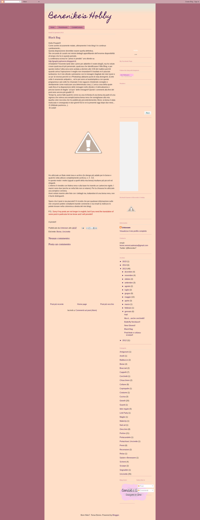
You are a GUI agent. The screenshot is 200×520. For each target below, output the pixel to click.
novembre (129, 275)
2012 (124, 340)
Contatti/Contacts (77, 27)
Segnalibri (124, 470)
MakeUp (123, 421)
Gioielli (122, 401)
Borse (59, 232)
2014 (124, 265)
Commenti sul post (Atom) (86, 310)
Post (141, 486)
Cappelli (123, 372)
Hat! (126, 315)
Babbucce (124, 360)
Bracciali (123, 368)
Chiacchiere (125, 380)
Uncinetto (66, 232)
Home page (82, 304)
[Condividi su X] (92, 228)
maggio (128, 297)
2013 (124, 269)
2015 (124, 261)
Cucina (123, 397)
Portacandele (125, 437)
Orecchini (124, 429)
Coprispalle (124, 389)
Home (52, 27)
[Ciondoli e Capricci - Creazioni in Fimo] (134, 500)
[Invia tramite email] (87, 228)
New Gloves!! (129, 325)
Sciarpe (123, 466)
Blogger (115, 515)
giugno (128, 293)
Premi (122, 445)
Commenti (143, 490)
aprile (127, 301)
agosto (128, 286)
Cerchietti (124, 376)
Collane (123, 384)
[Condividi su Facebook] (94, 228)
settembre (129, 283)
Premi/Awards (63, 27)
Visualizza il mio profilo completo (133, 231)
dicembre (129, 272)
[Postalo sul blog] (89, 228)
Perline (123, 433)
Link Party (124, 413)
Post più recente (57, 304)
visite (135, 50)
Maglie (122, 417)
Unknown (126, 228)
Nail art (123, 425)
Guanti (122, 405)
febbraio (128, 308)
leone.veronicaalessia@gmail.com (134, 245)
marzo (127, 304)
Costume (123, 393)
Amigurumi (124, 352)
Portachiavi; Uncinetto (129, 441)
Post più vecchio (107, 304)
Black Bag (128, 329)
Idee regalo (124, 409)
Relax (122, 454)
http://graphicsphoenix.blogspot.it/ (62, 61)
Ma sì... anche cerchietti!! (134, 318)
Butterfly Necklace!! (132, 322)
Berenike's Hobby (80, 16)
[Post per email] (82, 228)
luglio (127, 290)
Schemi (123, 462)
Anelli (122, 356)
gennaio (128, 311)
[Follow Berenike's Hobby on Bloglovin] (126, 76)
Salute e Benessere (128, 458)
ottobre (128, 279)
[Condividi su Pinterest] (96, 228)
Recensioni (124, 450)
